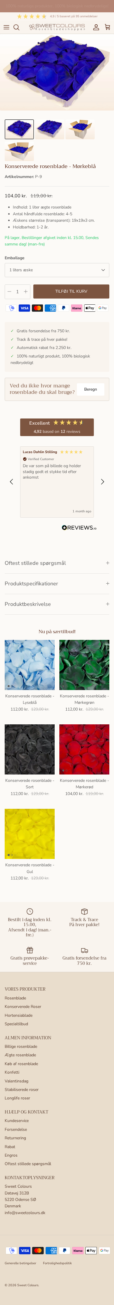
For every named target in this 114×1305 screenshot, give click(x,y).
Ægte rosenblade (20, 1055)
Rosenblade (15, 998)
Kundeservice (17, 1120)
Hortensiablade (18, 1015)
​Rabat (10, 1147)
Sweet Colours (27, 1285)
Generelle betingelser (20, 1263)
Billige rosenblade (21, 1046)
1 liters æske (21, 270)
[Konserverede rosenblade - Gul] (30, 834)
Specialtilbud (16, 1024)
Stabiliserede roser (22, 1089)
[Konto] (94, 27)
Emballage (15, 258)
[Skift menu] (6, 27)
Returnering (15, 1138)
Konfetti (12, 1072)
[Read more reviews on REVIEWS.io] (79, 529)
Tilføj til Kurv (71, 291)
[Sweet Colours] (57, 27)
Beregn (90, 389)
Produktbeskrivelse (28, 604)
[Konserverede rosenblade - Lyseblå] (30, 665)
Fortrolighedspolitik (57, 1263)
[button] (12, 482)
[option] (57, 72)
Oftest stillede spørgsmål (35, 563)
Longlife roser (17, 1098)
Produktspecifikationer (31, 583)
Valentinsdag (16, 1081)
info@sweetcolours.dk (25, 1213)
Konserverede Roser (23, 1006)
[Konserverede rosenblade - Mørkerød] (84, 749)
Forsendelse (16, 1129)
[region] (57, 481)
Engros (11, 1155)
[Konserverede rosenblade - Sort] (30, 749)
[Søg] (19, 27)
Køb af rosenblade (21, 1064)
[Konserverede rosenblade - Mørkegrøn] (84, 665)
